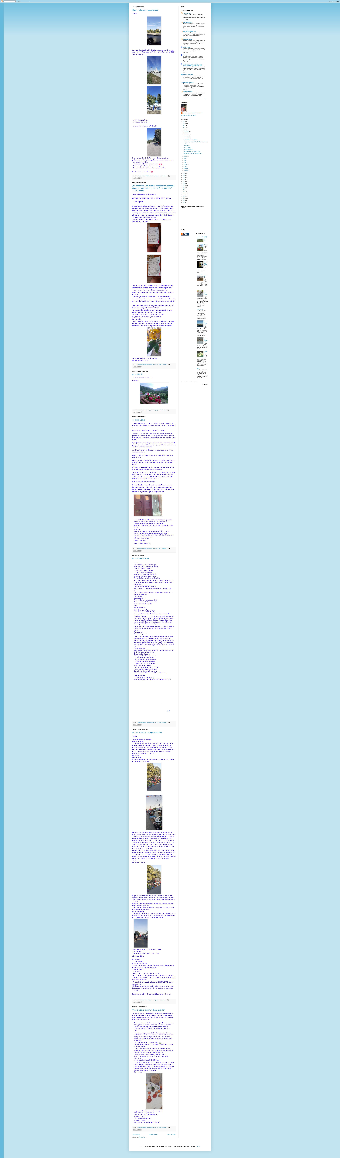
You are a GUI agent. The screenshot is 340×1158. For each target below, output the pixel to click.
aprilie (185, 164)
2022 (184, 130)
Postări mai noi (136, 1134)
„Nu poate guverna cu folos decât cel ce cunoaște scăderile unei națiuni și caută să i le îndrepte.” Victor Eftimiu (153, 188)
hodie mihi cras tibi (187, 91)
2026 (184, 121)
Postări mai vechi (171, 1134)
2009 (184, 198)
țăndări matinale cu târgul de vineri (147, 732)
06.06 (205, 245)
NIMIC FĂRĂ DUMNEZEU (189, 31)
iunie (185, 160)
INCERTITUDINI (187, 13)
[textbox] (154, 281)
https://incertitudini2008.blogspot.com (192, 113)
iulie (185, 158)
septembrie (187, 138)
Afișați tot (206, 98)
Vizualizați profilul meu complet (188, 115)
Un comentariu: (162, 410)
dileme (198, 368)
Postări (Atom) (142, 1137)
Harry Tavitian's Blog (188, 82)
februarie (186, 168)
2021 (184, 173)
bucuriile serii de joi (140, 558)
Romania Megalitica (188, 74)
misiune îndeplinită (206, 339)
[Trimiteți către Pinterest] (140, 178)
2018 (184, 179)
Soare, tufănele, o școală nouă (145, 10)
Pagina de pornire (153, 1134)
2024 (184, 125)
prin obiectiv (137, 374)
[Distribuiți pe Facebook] (139, 178)
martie (185, 166)
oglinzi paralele (138, 420)
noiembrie (186, 133)
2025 (184, 123)
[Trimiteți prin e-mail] (134, 178)
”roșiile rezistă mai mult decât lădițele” (148, 1010)
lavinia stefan (186, 47)
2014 (184, 187)
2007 (184, 202)
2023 (184, 128)
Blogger (198, 1146)
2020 (184, 175)
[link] (143, 693)
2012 (184, 192)
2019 (184, 177)
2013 (184, 190)
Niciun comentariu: (163, 175)
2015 (184, 185)
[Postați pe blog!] (135, 178)
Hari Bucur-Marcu (187, 39)
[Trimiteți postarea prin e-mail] (169, 175)
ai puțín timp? (200, 309)
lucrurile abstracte (206, 323)
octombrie (186, 136)
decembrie (186, 131)
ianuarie (186, 170)
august (185, 156)
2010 (184, 196)
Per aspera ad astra (188, 55)
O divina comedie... (187, 22)
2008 (184, 200)
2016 (184, 183)
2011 (184, 194)
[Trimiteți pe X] (137, 178)
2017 (184, 181)
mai (185, 162)
